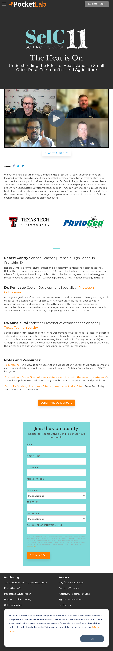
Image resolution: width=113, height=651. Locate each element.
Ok (92, 638)
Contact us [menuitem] (65, 605)
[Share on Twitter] (18, 166)
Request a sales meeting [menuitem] (17, 599)
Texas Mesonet (12, 365)
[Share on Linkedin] (23, 166)
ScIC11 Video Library (56, 402)
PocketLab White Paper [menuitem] (17, 594)
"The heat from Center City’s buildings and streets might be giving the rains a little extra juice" (55, 377)
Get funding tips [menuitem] (13, 605)
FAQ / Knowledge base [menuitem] (71, 582)
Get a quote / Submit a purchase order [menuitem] (25, 582)
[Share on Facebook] (14, 166)
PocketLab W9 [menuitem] (12, 588)
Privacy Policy (31, 546)
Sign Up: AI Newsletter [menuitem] (71, 599)
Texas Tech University (21, 327)
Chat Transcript (57, 153)
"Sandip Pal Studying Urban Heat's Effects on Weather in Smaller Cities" (43, 386)
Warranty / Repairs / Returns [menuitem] (74, 594)
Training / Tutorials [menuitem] (69, 588)
